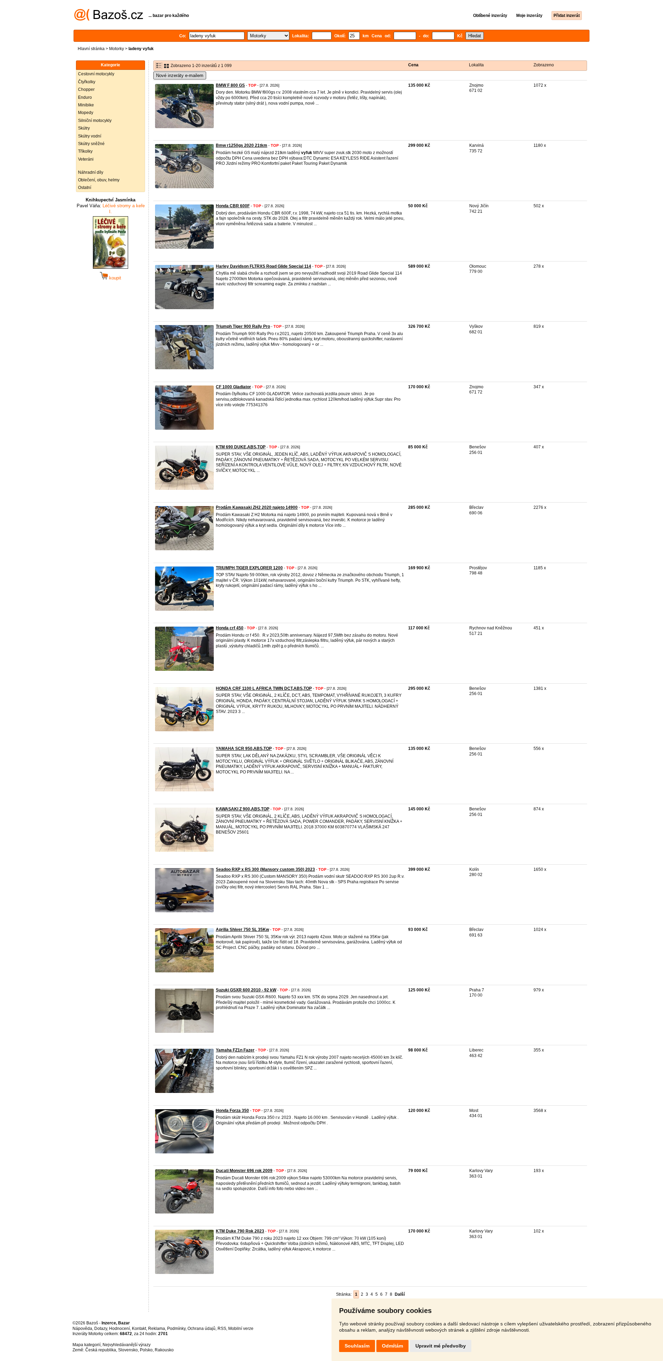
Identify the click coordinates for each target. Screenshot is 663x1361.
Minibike (86, 105)
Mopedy (85, 112)
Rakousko (164, 1350)
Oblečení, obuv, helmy (98, 180)
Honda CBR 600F (233, 205)
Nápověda (82, 1328)
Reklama (156, 1328)
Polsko (146, 1350)
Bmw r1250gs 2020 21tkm (241, 145)
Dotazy (100, 1328)
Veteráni (86, 159)
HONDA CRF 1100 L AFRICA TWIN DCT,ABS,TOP (264, 688)
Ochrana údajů (201, 1328)
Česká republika (100, 1350)
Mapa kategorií (86, 1344)
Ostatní (84, 187)
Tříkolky (85, 151)
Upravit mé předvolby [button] (440, 1346)
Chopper (86, 89)
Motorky (116, 48)
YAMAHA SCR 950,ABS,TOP (244, 748)
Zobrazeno (544, 65)
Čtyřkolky (86, 81)
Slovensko (128, 1350)
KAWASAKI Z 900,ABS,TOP (242, 809)
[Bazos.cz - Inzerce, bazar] (108, 19)
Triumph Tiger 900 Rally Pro (243, 326)
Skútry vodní (89, 136)
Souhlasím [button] (357, 1346)
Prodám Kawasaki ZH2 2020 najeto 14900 (257, 507)
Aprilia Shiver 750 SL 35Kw (242, 929)
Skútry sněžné (91, 143)
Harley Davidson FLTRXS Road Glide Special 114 (263, 266)
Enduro (85, 97)
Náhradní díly (90, 172)
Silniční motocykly (95, 120)
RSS (222, 1328)
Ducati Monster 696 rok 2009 (244, 1170)
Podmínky (176, 1328)
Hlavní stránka (91, 48)
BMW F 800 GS (230, 85)
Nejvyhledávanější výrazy (127, 1344)
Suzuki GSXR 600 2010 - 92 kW (246, 990)
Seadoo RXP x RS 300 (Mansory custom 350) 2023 (265, 869)
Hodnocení (119, 1328)
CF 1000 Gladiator (233, 386)
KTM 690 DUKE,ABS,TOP (241, 447)
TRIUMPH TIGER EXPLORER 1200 (249, 567)
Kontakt (139, 1328)
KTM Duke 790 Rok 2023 (240, 1231)
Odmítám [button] (392, 1346)
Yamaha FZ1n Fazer (235, 1050)
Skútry (84, 128)
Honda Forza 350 (232, 1110)
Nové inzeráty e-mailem (179, 75)
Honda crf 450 (229, 628)
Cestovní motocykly (96, 74)
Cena (413, 65)
